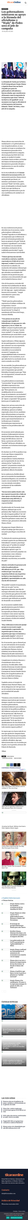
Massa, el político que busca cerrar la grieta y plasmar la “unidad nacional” (18, 974)
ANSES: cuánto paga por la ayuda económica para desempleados (14, 1016)
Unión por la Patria (7, 758)
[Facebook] (11, 764)
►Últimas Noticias (7, 900)
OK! (8, 1217)
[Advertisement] (14, 48)
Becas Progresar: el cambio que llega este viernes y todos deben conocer (14, 1031)
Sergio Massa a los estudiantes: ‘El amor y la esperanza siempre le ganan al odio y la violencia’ (18, 984)
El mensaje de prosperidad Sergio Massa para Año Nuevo (18, 925)
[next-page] (5, 991)
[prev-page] (3, 991)
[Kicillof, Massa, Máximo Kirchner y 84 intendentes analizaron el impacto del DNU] (5, 933)
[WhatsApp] (8, 764)
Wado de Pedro (17, 758)
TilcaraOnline (14, 1175)
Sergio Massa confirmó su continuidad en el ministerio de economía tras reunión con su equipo (18, 953)
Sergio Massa (10, 756)
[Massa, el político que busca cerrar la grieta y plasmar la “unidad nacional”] (5, 973)
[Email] (18, 764)
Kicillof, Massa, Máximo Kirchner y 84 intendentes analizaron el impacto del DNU (18, 933)
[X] (15, 764)
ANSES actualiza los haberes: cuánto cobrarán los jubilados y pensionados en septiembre (13, 1062)
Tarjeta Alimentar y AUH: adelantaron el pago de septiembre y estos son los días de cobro (13, 1045)
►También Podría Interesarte (11, 898)
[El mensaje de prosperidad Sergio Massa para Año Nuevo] (5, 925)
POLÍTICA (5, 9)
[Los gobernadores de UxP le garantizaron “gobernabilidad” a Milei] (5, 942)
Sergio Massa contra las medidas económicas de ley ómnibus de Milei (17, 906)
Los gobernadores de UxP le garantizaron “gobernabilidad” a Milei (17, 943)
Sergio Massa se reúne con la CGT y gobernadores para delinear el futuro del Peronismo (18, 916)
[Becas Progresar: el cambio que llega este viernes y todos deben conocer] (14, 1027)
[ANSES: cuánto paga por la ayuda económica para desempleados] (14, 1012)
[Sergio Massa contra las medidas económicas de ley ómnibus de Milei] (5, 905)
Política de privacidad (16, 1217)
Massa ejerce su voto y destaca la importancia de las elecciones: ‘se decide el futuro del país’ (18, 964)
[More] (22, 764)
